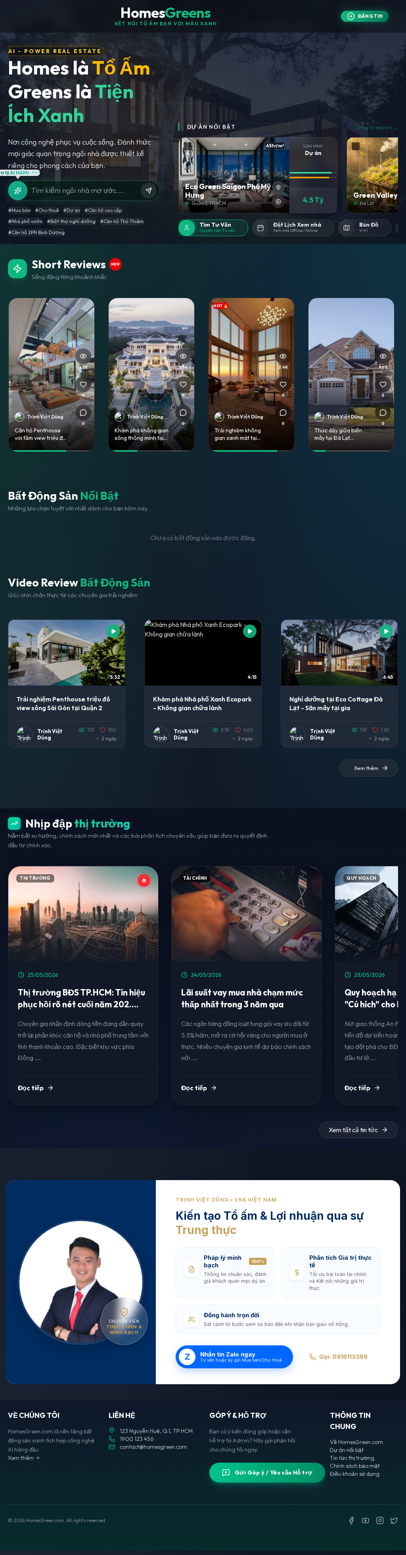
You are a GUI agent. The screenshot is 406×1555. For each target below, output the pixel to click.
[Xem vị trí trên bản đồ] (278, 187)
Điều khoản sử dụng (354, 1473)
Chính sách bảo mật (355, 1465)
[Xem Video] (278, 201)
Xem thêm (21, 1457)
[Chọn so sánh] (188, 146)
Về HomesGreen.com (356, 1442)
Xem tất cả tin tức (353, 1130)
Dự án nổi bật (347, 1450)
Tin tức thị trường (352, 1457)
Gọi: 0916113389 (343, 1356)
